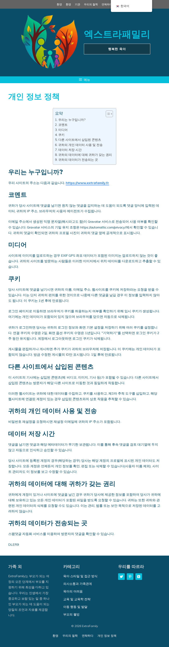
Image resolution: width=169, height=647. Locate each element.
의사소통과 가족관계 (77, 584)
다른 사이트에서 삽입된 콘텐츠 (79, 140)
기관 (77, 4)
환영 (59, 4)
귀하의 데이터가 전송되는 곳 (78, 160)
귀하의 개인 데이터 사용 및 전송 (80, 145)
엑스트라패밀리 (117, 34)
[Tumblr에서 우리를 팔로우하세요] (138, 576)
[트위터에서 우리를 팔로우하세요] (121, 576)
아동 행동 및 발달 (75, 607)
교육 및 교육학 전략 (76, 599)
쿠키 (61, 135)
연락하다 (107, 4)
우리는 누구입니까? (71, 120)
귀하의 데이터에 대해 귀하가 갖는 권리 (85, 155)
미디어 (62, 130)
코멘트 (62, 125)
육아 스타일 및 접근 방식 (80, 576)
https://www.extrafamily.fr (87, 183)
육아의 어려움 (73, 591)
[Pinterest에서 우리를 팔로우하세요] (130, 576)
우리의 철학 (91, 4)
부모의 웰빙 (71, 614)
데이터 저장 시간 (69, 150)
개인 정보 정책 (106, 636)
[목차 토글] (107, 113)
